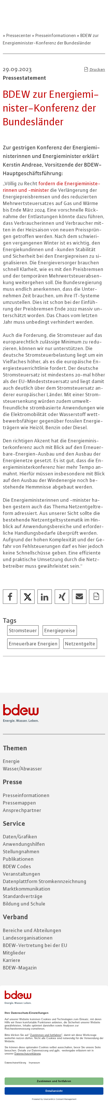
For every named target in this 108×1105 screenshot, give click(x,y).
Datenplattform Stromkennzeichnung (44, 881)
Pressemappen (19, 803)
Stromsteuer (23, 630)
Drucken (97, 69)
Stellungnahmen (21, 851)
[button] (10, 597)
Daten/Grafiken (20, 837)
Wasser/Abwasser (22, 769)
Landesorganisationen (28, 938)
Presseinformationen (56, 35)
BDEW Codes (17, 866)
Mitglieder (14, 953)
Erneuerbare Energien (33, 644)
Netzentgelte (80, 644)
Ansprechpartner (22, 810)
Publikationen (18, 859)
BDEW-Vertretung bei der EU (35, 945)
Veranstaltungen (21, 874)
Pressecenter (18, 35)
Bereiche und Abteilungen (32, 930)
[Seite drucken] (96, 597)
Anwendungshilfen (24, 844)
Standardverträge (23, 896)
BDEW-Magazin (20, 968)
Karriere (11, 960)
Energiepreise (59, 630)
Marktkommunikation (26, 889)
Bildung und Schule (24, 904)
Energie (11, 761)
